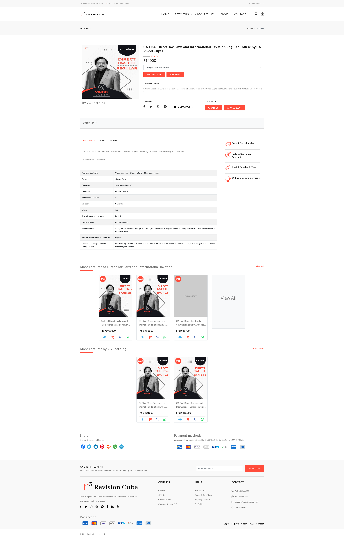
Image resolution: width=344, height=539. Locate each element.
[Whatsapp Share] (158, 107)
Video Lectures (205, 14)
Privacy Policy (200, 490)
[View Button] (104, 337)
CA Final (161, 490)
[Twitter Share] (151, 107)
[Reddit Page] (102, 507)
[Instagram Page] (91, 507)
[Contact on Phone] (120, 337)
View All (260, 266)
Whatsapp (235, 108)
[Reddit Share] (108, 446)
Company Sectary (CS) (167, 504)
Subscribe (254, 468)
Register (235, 523)
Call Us (214, 108)
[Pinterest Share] (102, 446)
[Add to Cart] (150, 420)
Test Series (182, 14)
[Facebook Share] (144, 107)
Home (165, 14)
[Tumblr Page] (107, 507)
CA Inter (162, 495)
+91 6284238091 (242, 491)
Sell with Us (200, 504)
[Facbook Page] (80, 507)
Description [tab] (88, 140)
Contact (240, 14)
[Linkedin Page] (112, 507)
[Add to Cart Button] (112, 337)
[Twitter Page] (86, 507)
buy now (175, 74)
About (244, 523)
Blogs (224, 14)
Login (226, 523)
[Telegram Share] (165, 107)
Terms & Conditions (203, 495)
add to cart (154, 74)
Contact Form (240, 507)
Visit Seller (258, 348)
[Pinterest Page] (97, 507)
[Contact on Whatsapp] (127, 337)
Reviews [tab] (113, 140)
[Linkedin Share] (96, 446)
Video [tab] (102, 140)
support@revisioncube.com (246, 502)
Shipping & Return (202, 499)
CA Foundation (164, 499)
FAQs (251, 523)
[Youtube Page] (118, 507)
